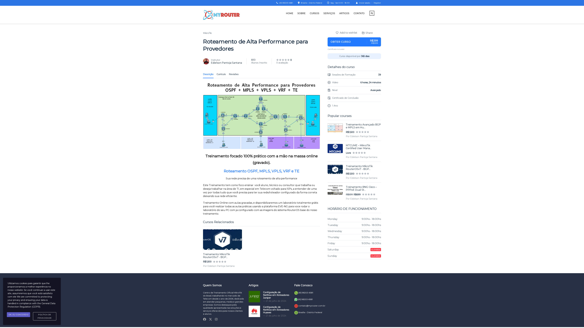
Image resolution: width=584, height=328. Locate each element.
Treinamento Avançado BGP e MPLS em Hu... (363, 126)
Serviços (329, 13)
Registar (377, 3)
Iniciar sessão (364, 3)
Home (289, 13)
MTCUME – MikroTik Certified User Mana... (358, 147)
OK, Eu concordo (19, 314)
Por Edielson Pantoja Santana (219, 266)
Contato (359, 13)
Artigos (344, 13)
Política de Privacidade (45, 316)
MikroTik (207, 33)
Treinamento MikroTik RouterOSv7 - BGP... (216, 256)
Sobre (301, 13)
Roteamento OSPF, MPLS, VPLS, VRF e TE (261, 171)
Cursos (314, 13)
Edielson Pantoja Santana (226, 62)
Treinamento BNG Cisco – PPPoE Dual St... (361, 188)
